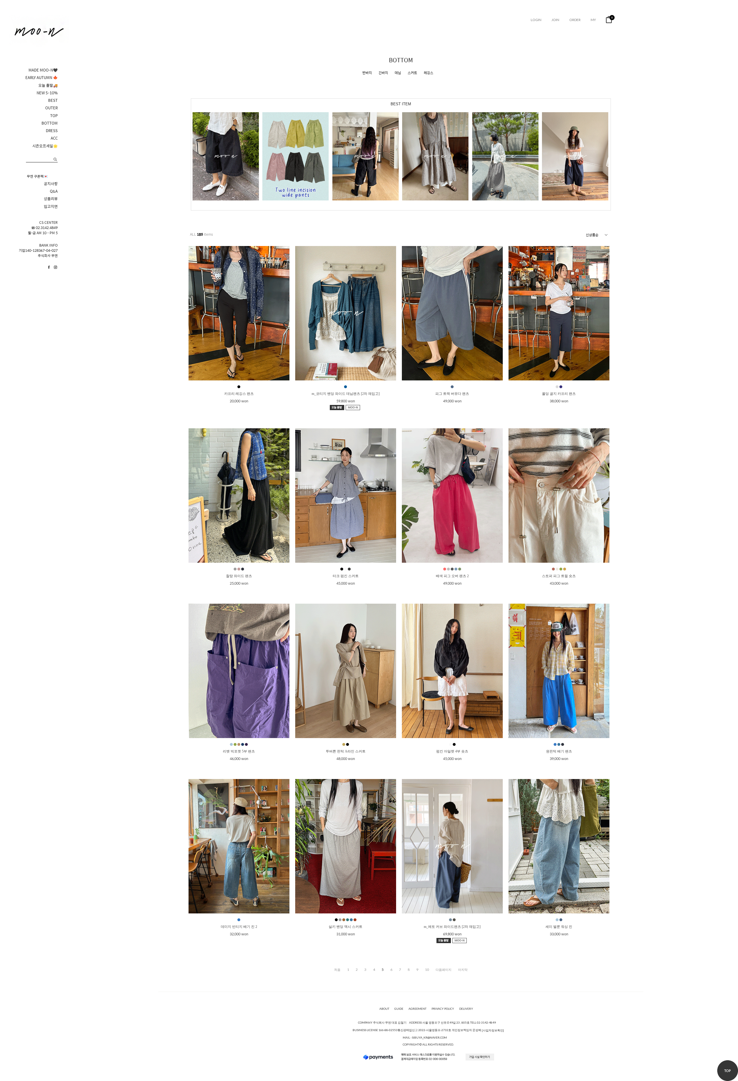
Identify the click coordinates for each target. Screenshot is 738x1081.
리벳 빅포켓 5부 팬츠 (239, 751)
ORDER (575, 20)
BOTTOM (50, 123)
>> (462, 969)
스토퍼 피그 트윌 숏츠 (559, 576)
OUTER (51, 108)
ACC (54, 138)
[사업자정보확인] (493, 1030)
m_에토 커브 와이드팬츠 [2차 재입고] (452, 927)
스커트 (412, 73)
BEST (53, 100)
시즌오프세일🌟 (45, 146)
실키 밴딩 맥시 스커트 (345, 927)
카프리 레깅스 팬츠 (239, 394)
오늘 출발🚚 (48, 85)
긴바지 (383, 73)
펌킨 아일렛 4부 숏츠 (452, 751)
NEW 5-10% (47, 93)
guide (398, 1009)
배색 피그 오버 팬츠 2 (452, 576)
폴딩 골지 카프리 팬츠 (559, 394)
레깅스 (428, 73)
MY (593, 20)
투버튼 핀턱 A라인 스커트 (346, 751)
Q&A (54, 191)
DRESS (52, 130)
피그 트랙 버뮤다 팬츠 (452, 394)
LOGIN (536, 20)
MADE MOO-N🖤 (43, 70)
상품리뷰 (51, 198)
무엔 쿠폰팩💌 (37, 176)
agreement (417, 1009)
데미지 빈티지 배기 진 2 (239, 927)
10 (427, 969)
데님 (398, 73)
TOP (54, 115)
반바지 (367, 73)
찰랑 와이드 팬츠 (239, 576)
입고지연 (51, 206)
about (384, 1009)
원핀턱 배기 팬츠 (559, 751)
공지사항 (51, 183)
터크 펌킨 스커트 (346, 576)
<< (337, 969)
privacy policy (443, 1009)
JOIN (555, 20)
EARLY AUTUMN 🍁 (41, 77)
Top (727, 1070)
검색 (55, 159)
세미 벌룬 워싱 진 (558, 927)
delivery (466, 1009)
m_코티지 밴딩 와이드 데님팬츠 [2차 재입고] (346, 394)
